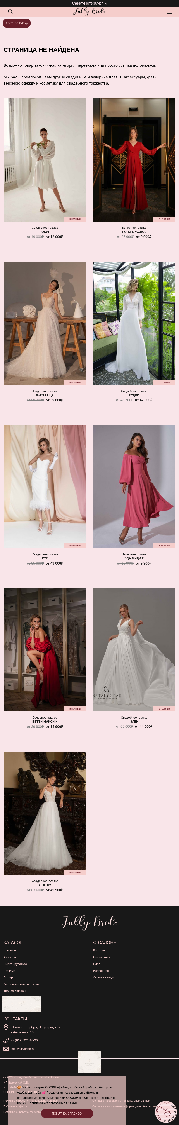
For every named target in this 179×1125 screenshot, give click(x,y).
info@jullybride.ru (23, 1048)
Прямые (9, 970)
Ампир (8, 977)
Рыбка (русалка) (15, 964)
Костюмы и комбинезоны (21, 984)
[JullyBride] (89, 11)
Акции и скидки (104, 977)
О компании (101, 957)
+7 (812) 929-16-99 (24, 1040)
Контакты (99, 950)
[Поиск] (10, 12)
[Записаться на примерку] (166, 1112)
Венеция (45, 885)
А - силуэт (10, 957)
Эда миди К (134, 558)
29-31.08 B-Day (17, 23)
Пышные (9, 950)
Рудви (134, 395)
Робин (45, 232)
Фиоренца (45, 395)
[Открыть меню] (170, 12)
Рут (45, 558)
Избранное (101, 970)
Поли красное (134, 232)
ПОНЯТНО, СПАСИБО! (67, 1113)
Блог (96, 964)
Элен (134, 721)
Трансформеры (14, 990)
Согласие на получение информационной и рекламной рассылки (133, 1106)
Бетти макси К (44, 721)
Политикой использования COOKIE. (53, 1103)
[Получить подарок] (21, 1004)
